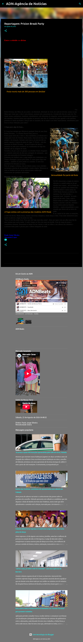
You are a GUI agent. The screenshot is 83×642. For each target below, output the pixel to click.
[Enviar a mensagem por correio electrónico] (5, 240)
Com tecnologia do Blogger (43, 635)
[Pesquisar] (49, 3)
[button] (5, 30)
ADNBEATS (20, 314)
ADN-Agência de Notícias (26, 4)
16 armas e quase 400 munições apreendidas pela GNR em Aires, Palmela (41, 452)
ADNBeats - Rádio (31, 314)
